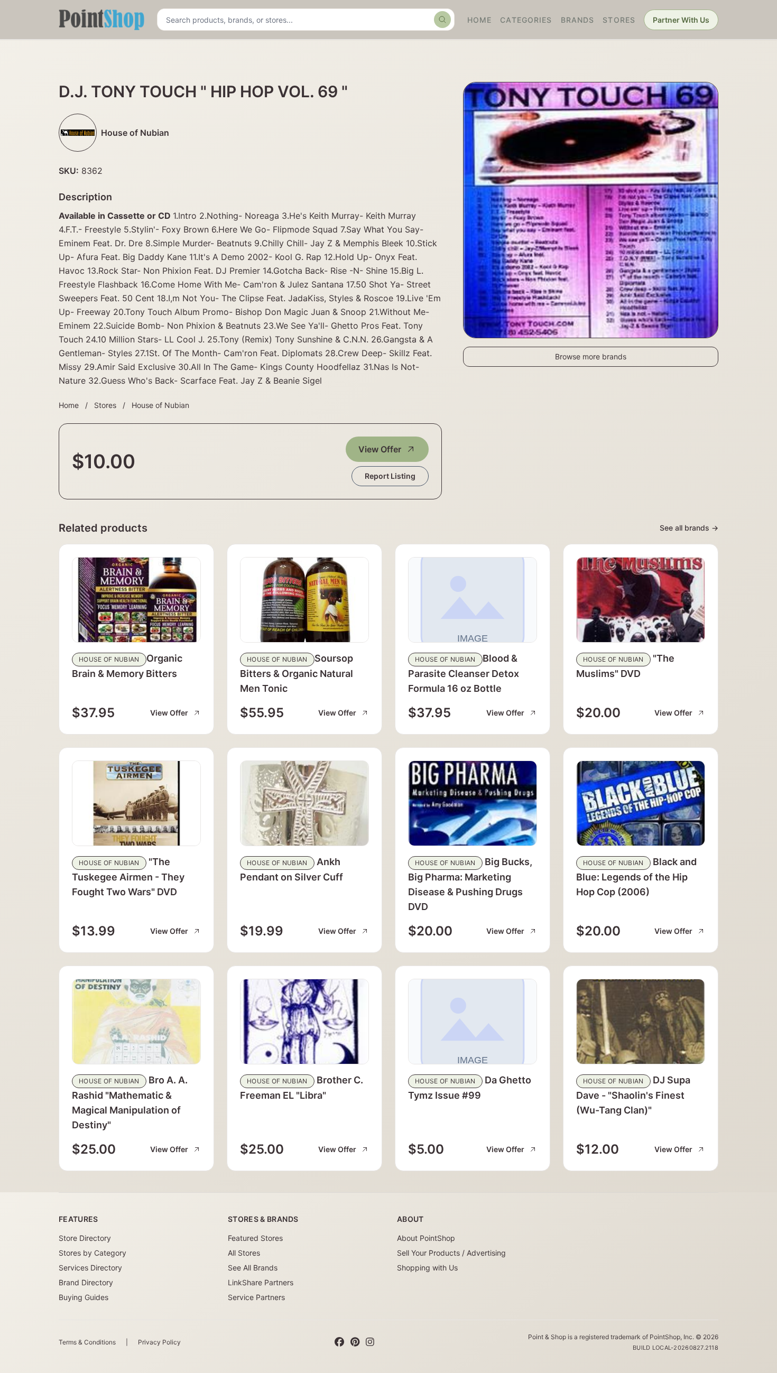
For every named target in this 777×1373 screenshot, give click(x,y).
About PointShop (426, 1237)
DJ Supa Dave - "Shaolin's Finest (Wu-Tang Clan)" (633, 1095)
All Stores (244, 1252)
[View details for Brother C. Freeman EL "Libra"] (304, 1021)
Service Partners (256, 1297)
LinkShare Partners (260, 1282)
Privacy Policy (159, 1342)
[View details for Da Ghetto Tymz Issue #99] (472, 1021)
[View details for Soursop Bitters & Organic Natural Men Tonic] (304, 600)
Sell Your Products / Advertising (451, 1252)
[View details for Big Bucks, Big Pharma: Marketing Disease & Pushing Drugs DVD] (472, 803)
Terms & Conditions (87, 1342)
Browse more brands (590, 356)
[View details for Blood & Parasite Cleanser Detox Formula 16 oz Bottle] (472, 600)
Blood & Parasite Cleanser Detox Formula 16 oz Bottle (463, 673)
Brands (578, 19)
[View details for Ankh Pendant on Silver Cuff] (304, 803)
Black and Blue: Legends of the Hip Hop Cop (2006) (636, 876)
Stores (619, 19)
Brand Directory (86, 1282)
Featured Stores (255, 1237)
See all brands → (689, 527)
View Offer (379, 449)
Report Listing (390, 475)
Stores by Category (92, 1252)
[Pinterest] (354, 1342)
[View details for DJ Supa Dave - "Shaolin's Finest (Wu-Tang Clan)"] (640, 1021)
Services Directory (90, 1267)
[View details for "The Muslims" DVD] (640, 600)
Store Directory (85, 1237)
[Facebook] (339, 1342)
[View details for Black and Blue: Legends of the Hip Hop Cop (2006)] (640, 803)
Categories (526, 19)
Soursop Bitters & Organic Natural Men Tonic (296, 673)
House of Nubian (160, 405)
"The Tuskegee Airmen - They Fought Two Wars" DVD (128, 876)
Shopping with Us (427, 1267)
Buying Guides (83, 1297)
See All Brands (253, 1267)
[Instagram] (370, 1342)
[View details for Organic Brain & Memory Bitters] (136, 600)
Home (479, 19)
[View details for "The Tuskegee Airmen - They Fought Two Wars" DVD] (136, 803)
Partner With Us (681, 19)
